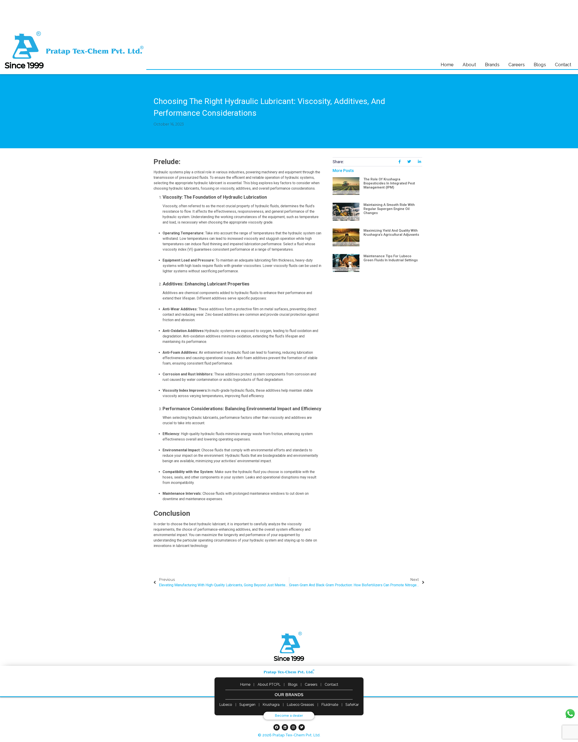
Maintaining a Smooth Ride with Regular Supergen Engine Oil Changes (389, 209)
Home (447, 64)
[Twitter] (301, 727)
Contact (563, 64)
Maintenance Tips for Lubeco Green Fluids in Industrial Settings (391, 258)
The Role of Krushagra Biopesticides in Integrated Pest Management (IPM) (389, 183)
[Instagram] (293, 727)
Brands (492, 64)
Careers (516, 64)
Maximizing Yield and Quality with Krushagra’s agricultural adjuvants (391, 232)
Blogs (540, 64)
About (469, 64)
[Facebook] (276, 727)
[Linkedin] (285, 727)
